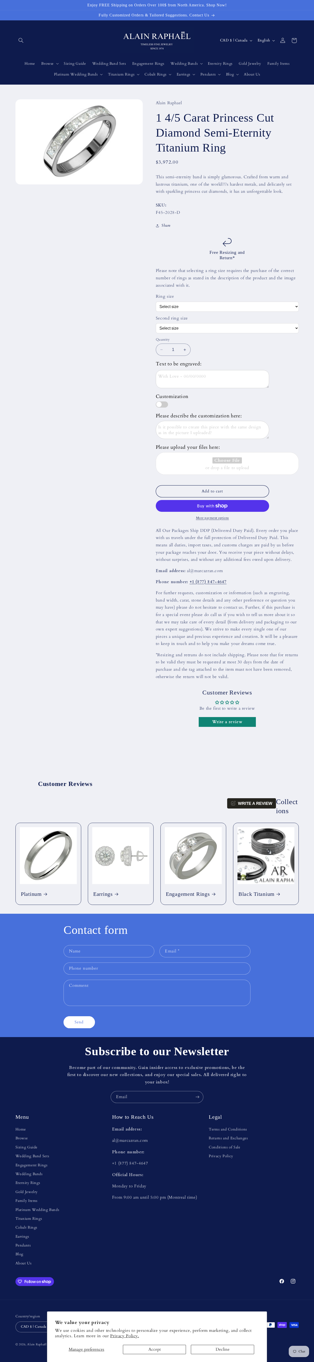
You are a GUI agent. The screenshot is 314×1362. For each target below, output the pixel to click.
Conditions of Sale (224, 1147)
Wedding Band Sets (32, 1156)
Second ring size (172, 318)
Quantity (163, 339)
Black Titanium (256, 894)
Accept (154, 1349)
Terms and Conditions (228, 1129)
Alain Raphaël (37, 1344)
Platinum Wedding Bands (37, 1209)
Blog (19, 1254)
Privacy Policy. (124, 1336)
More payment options (212, 518)
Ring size (165, 296)
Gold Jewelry (26, 1191)
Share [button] (166, 225)
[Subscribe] (197, 1097)
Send (79, 1022)
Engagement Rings (188, 894)
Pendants (23, 1245)
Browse (21, 1138)
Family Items (26, 1200)
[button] (21, 40)
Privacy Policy (221, 1156)
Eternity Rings (27, 1182)
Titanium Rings (28, 1218)
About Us (23, 1263)
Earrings (103, 894)
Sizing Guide (26, 1147)
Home (20, 1129)
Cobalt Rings (26, 1227)
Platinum (31, 894)
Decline (223, 1349)
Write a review (227, 722)
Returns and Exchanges (228, 1138)
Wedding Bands (29, 1173)
